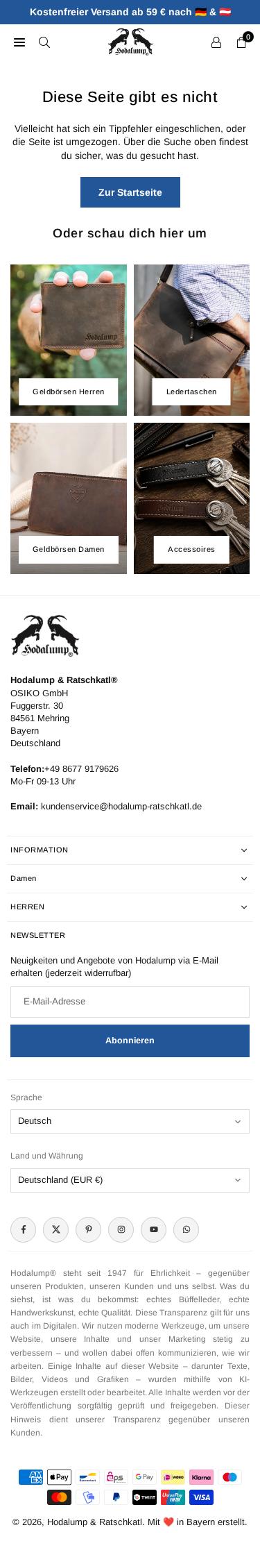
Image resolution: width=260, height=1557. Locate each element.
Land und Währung (46, 1156)
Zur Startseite (130, 192)
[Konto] (216, 42)
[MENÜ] (19, 42)
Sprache (26, 1097)
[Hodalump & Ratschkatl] (130, 40)
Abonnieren (130, 1040)
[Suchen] (44, 42)
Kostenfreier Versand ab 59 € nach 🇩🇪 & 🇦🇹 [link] (130, 12)
